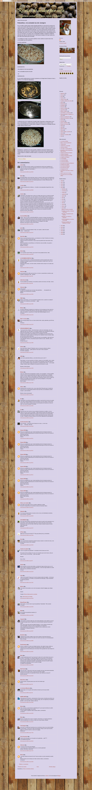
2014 (62, 187)
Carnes (62, 97)
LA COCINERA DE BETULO (26, 258)
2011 (62, 229)
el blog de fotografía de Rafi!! (66, 155)
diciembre (64, 189)
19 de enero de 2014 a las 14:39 (26, 368)
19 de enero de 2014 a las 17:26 (26, 382)
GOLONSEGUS (23, 519)
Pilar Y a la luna (23, 318)
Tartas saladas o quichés (65, 131)
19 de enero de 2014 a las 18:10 (26, 394)
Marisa (21, 706)
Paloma (21, 346)
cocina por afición (64, 147)
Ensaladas (63, 105)
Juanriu (22, 193)
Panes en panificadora (65, 116)
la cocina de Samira (64, 161)
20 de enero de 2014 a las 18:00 (26, 640)
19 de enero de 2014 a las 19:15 (26, 417)
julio (63, 197)
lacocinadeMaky (23, 215)
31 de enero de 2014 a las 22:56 (26, 761)
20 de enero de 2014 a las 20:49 (26, 664)
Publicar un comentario (23, 764)
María (21, 175)
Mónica (22, 307)
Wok (61, 136)
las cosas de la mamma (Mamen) (67, 163)
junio (63, 199)
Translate (69, 66)
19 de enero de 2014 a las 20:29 (26, 515)
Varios (62, 133)
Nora (21, 539)
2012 (62, 227)
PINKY (21, 298)
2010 (62, 230)
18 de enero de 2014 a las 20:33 (26, 211)
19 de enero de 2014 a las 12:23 (26, 324)
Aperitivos (62, 93)
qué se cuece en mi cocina (66, 173)
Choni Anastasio (23, 736)
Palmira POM (23, 430)
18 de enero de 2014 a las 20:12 (26, 181)
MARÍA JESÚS (23, 696)
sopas (62, 127)
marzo (63, 204)
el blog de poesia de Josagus (66, 152)
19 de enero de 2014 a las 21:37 (26, 528)
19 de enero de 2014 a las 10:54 (26, 294)
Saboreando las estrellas (27, 596)
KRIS (21, 356)
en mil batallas (63, 158)
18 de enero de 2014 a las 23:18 (26, 254)
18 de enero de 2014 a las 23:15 (26, 247)
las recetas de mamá (65, 167)
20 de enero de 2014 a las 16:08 (26, 615)
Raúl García (22, 668)
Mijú (21, 610)
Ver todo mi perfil (62, 43)
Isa (21, 409)
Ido (21, 398)
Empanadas (63, 103)
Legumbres (63, 109)
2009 (62, 232)
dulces (62, 102)
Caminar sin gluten (24, 548)
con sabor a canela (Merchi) (66, 148)
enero (63, 207)
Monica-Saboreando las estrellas (30, 594)
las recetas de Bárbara (65, 166)
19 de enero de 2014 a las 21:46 (26, 535)
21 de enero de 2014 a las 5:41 (26, 692)
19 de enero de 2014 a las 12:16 (26, 314)
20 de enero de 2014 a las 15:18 (26, 598)
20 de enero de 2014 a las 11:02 (26, 582)
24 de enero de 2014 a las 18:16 (26, 741)
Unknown (22, 271)
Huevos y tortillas (64, 108)
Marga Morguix (23, 602)
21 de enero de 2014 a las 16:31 (26, 721)
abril (63, 202)
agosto (63, 195)
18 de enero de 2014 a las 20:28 (26, 190)
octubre (63, 192)
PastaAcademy (23, 644)
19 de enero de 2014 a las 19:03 (26, 405)
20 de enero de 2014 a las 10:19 (26, 571)
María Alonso (23, 679)
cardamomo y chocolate (65, 145)
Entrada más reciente (22, 766)
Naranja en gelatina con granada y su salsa (66, 222)
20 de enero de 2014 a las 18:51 (26, 651)
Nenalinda (22, 634)
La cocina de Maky (64, 141)
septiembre (64, 194)
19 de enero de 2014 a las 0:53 (26, 283)
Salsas (62, 125)
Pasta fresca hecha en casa (66, 118)
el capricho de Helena (65, 157)
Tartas (62, 130)
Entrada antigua (52, 766)
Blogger (59, 775)
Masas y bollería (64, 111)
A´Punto (22, 531)
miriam (21, 164)
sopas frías (63, 128)
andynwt (47, 775)
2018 (62, 180)
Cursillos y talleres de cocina (66, 100)
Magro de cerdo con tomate (67, 209)
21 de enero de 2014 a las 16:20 (26, 713)
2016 (62, 184)
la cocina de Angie (64, 160)
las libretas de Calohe (65, 164)
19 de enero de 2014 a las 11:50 (26, 303)
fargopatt (22, 619)
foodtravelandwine (24, 421)
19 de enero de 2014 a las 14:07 (26, 352)
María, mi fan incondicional (66, 142)
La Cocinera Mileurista (25, 688)
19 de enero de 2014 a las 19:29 (26, 426)
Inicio (38, 766)
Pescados (62, 121)
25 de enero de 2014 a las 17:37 (26, 750)
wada (21, 575)
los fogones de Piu (64, 169)
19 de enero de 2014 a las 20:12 (26, 507)
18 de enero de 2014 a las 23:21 (26, 267)
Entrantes (62, 106)
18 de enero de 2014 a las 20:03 (26, 171)
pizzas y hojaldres (64, 122)
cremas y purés (64, 99)
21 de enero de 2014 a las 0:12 (26, 684)
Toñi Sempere (23, 725)
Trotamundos (63, 144)
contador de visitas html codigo (65, 70)
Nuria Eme (22, 236)
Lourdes (22, 185)
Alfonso (22, 386)
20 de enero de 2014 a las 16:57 (26, 631)
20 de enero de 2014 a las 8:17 (26, 560)
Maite (21, 717)
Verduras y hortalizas (65, 134)
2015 (62, 185)
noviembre (64, 190)
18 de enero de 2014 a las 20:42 (26, 224)
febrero (63, 206)
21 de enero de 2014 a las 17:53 (26, 732)
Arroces (62, 94)
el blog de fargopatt (64, 154)
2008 (62, 234)
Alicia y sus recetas (24, 502)
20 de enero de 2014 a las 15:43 (26, 606)
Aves (62, 96)
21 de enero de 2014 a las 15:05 (26, 702)
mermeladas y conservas (66, 112)
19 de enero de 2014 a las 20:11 (26, 438)
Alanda (21, 564)
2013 (62, 225)
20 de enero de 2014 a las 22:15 (26, 675)
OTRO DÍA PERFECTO (25, 328)
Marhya (21, 372)
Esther (21, 250)
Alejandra (22, 511)
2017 (62, 182)
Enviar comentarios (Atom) (28, 768)
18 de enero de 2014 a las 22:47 (26, 232)
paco (21, 227)
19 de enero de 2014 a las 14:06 (26, 342)
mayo (63, 200)
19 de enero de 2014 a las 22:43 (26, 544)
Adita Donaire (23, 279)
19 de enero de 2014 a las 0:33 (26, 276)
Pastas (62, 119)
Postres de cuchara (64, 124)
